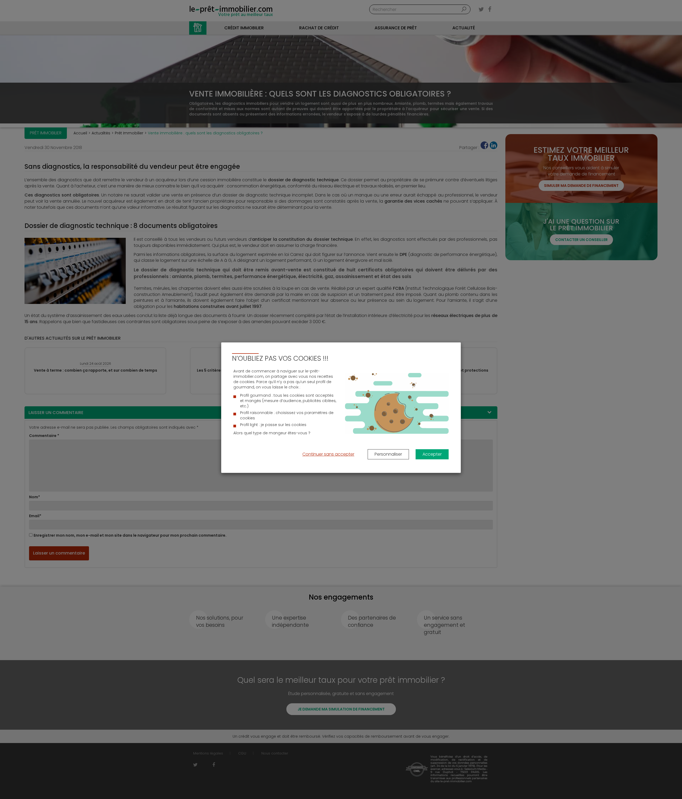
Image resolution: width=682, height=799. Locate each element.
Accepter (432, 454)
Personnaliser (388, 454)
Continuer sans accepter (328, 454)
